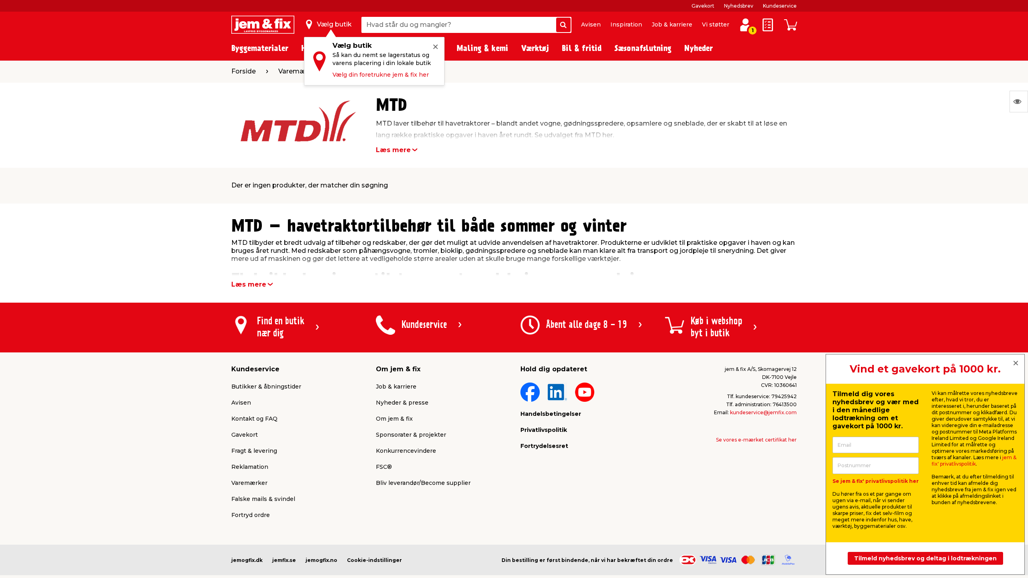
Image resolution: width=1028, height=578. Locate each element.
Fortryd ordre (250, 515)
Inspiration (626, 24)
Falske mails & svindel (263, 499)
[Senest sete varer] (1018, 102)
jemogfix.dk (247, 560)
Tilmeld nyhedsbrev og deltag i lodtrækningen (925, 558)
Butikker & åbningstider (266, 386)
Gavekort (702, 5)
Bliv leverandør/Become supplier (423, 482)
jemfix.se (284, 560)
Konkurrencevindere (406, 450)
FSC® (384, 466)
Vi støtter (715, 24)
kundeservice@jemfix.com (763, 412)
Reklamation (249, 466)
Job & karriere (672, 24)
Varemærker (249, 482)
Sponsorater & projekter (411, 434)
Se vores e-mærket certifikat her (756, 440)
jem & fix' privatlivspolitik (974, 460)
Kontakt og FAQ (254, 418)
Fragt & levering (254, 450)
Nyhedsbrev (738, 5)
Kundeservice (780, 5)
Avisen (591, 24)
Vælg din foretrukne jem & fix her (380, 74)
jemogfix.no (321, 560)
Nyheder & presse (402, 402)
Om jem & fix (394, 418)
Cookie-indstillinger (374, 560)
